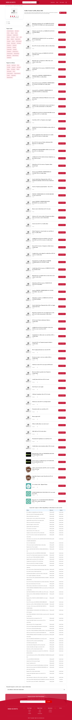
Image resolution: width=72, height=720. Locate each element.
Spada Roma (13, 65)
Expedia (29, 710)
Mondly (40, 711)
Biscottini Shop (16, 53)
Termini (33, 26)
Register (8, 37)
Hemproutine (13, 75)
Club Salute (19, 43)
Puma (57, 2)
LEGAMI (8, 67)
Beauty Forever (17, 39)
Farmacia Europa (9, 53)
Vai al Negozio (63, 12)
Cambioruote (9, 47)
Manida (8, 69)
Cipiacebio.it (9, 45)
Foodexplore (9, 51)
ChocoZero (14, 45)
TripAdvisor (53, 2)
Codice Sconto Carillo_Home (18, 5)
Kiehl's (40, 710)
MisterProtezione (9, 77)
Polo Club (12, 37)
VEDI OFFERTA (62, 24)
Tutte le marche (9, 5)
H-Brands (14, 47)
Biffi (20, 37)
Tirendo (8, 43)
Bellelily (12, 39)
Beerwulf (8, 65)
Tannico (13, 41)
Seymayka (8, 41)
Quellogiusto (9, 57)
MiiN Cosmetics (18, 41)
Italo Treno (18, 67)
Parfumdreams (40, 713)
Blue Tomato (13, 43)
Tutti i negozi (62, 2)
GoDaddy (29, 713)
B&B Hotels (9, 55)
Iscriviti (48, 701)
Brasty (30, 711)
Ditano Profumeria (17, 73)
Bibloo (8, 39)
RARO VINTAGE (15, 55)
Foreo (14, 71)
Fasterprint (13, 67)
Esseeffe (8, 75)
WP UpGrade (9, 71)
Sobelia (18, 69)
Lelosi (17, 37)
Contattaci (50, 710)
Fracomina (14, 49)
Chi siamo (50, 711)
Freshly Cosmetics (10, 73)
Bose (18, 65)
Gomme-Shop (9, 49)
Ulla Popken (13, 69)
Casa (6, 5)
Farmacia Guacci (15, 51)
